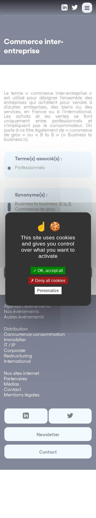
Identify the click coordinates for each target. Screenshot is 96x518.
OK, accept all (50, 270)
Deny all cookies (49, 280)
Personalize (48, 290)
